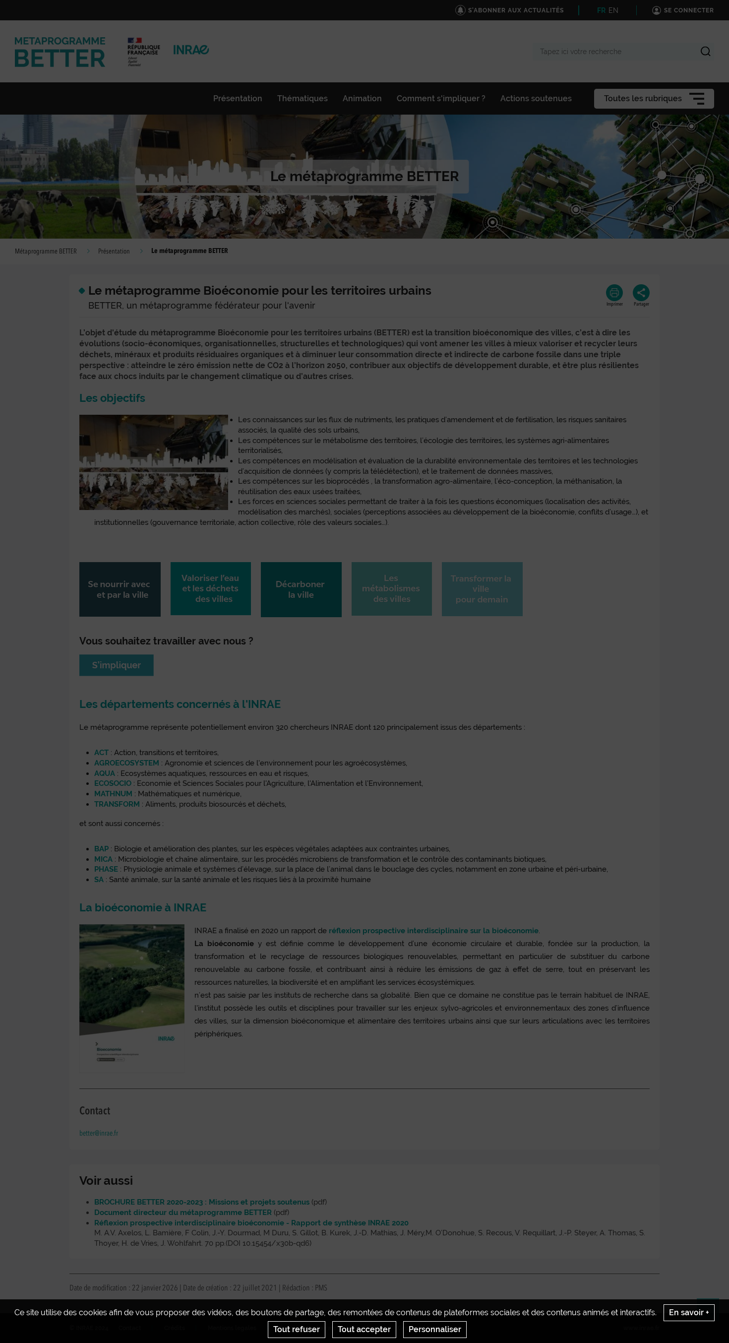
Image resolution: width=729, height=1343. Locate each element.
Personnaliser (435, 1329)
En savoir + (689, 1312)
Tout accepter (364, 1329)
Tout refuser (296, 1329)
